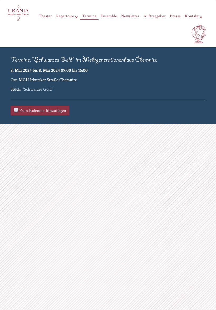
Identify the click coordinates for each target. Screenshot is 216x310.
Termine (89, 16)
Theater (45, 16)
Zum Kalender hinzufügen (42, 110)
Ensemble (109, 16)
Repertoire (65, 16)
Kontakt (192, 16)
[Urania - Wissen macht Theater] (18, 12)
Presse (175, 16)
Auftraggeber (155, 16)
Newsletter (130, 16)
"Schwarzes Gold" (37, 89)
